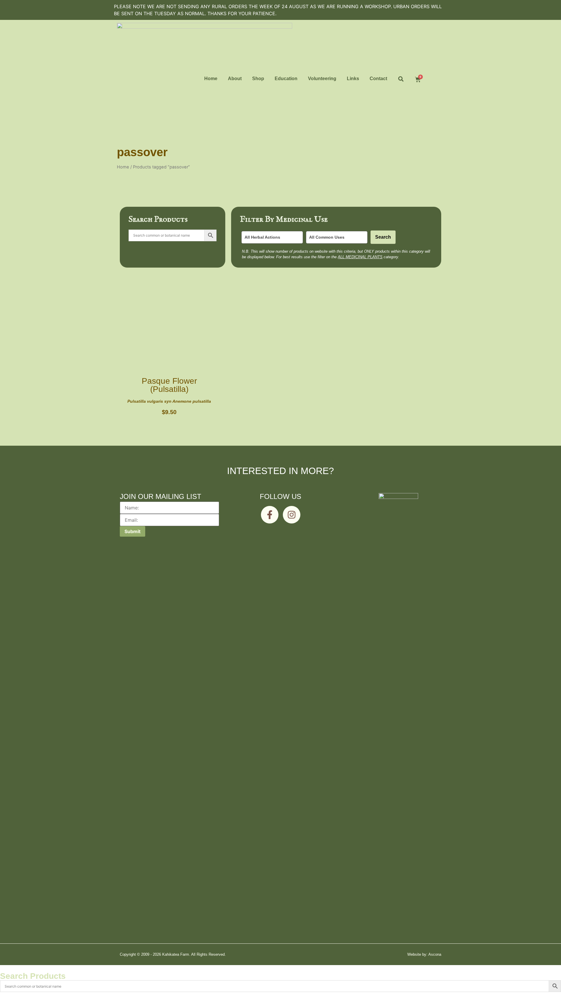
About (235, 78)
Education (286, 78)
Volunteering (322, 78)
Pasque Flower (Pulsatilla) (169, 385)
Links (353, 78)
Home (210, 78)
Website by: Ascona (424, 954)
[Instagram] (291, 514)
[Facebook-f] (269, 514)
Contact (378, 78)
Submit (132, 531)
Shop (258, 78)
